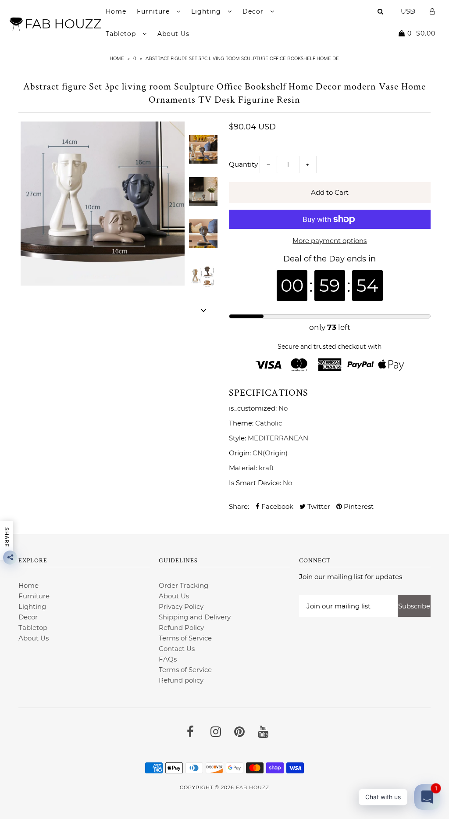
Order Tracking (183, 585)
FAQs (168, 659)
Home (116, 11)
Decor (254, 11)
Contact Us (177, 648)
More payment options (329, 240)
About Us (173, 34)
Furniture (154, 11)
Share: (239, 506)
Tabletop (122, 34)
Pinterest (358, 506)
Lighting (207, 11)
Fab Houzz (252, 787)
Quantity (243, 164)
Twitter (318, 506)
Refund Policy (181, 627)
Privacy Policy (181, 606)
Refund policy (181, 680)
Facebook (276, 506)
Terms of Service (185, 638)
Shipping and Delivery (195, 617)
